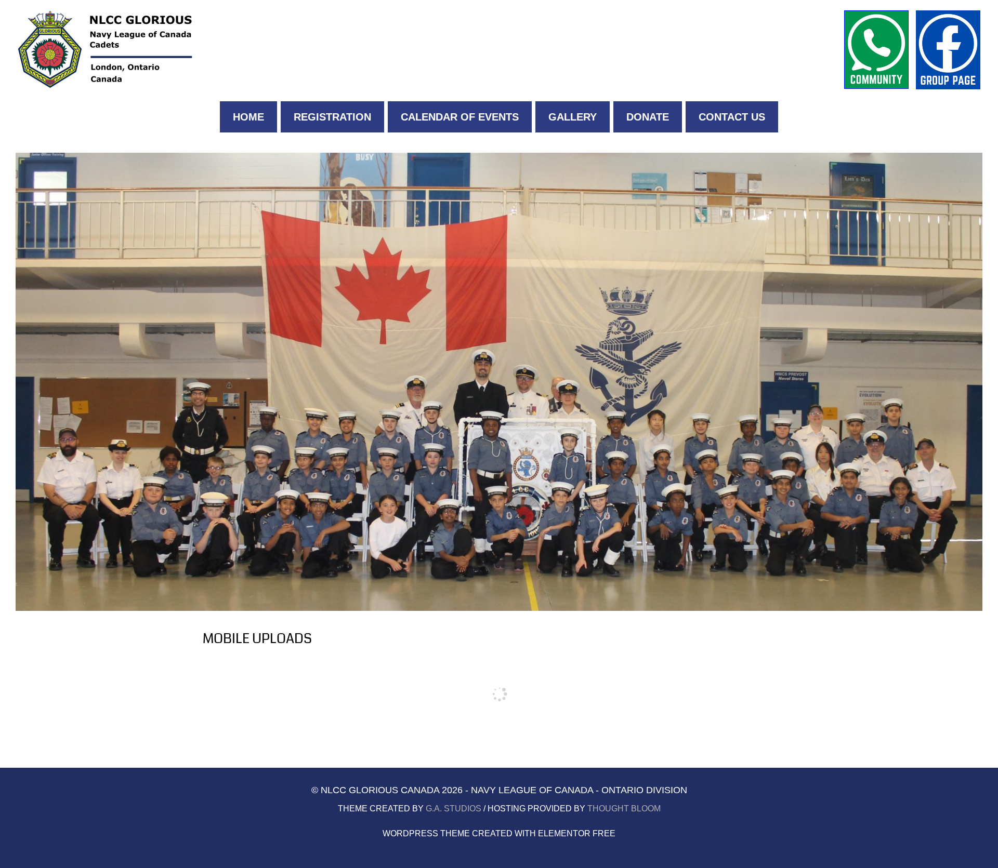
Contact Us (732, 117)
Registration (332, 117)
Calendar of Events (460, 117)
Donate (647, 117)
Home (248, 117)
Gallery (572, 117)
